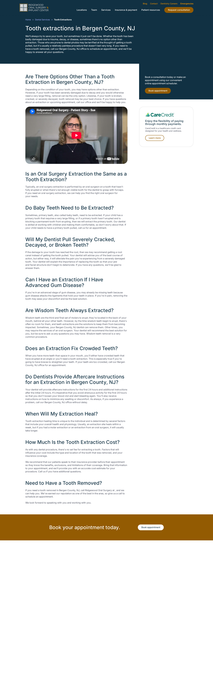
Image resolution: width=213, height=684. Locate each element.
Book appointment (158, 90)
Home (28, 19)
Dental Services (42, 19)
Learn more (155, 138)
